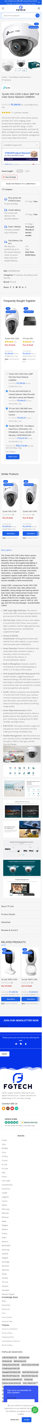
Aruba (4, 1140)
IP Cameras (6, 80)
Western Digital (8, 1294)
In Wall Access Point (10, 1368)
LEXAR (4, 1193)
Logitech (5, 1197)
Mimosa (5, 1217)
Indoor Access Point (30, 1365)
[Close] (37, 1383)
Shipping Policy (8, 1337)
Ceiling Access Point (10, 1365)
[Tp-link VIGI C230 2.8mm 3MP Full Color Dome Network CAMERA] (12, 321)
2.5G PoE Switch (9, 1357)
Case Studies (7, 1317)
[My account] (38, 8)
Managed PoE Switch (11, 1372)
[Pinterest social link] (19, 287)
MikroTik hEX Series (30, 1376)
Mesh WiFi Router (30, 1372)
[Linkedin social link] (22, 287)
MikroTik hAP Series (10, 1376)
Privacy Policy (7, 1333)
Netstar (5, 1229)
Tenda (4, 1274)
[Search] (37, 15)
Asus (4, 1144)
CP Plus (5, 1156)
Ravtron (5, 1241)
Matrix (4, 1205)
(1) (15, 342)
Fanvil (4, 1176)
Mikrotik (5, 1213)
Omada (28, 1379)
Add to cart (12, 457)
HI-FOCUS (6, 1189)
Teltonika (5, 1270)
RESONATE (6, 1245)
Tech (4, 1313)
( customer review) (20, 112)
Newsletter (6, 1305)
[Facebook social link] (10, 287)
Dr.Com (5, 1168)
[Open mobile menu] (3, 8)
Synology (5, 1262)
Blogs (4, 1301)
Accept (26, 1420)
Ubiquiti (5, 1286)
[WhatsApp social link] (25, 287)
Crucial (4, 1160)
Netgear (5, 1225)
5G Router (7, 1361)
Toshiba (5, 1278)
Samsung (5, 1249)
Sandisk (5, 1253)
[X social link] (13, 287)
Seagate (5, 1257)
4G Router (24, 1357)
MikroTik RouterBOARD (12, 1379)
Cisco (4, 1152)
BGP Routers (20, 1361)
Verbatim (5, 1290)
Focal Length (7, 171)
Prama (4, 1233)
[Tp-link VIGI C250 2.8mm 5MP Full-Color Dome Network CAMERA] (10, 494)
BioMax (5, 1148)
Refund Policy (7, 1345)
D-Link (4, 1164)
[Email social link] (16, 287)
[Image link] (18, 1081)
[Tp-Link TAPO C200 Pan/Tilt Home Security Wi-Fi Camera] (31, 962)
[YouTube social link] (12, 1108)
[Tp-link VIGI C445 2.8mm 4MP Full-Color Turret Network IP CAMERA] (31, 494)
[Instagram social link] (8, 1108)
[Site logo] (21, 8)
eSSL (4, 1172)
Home (4, 77)
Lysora (4, 1201)
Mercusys (6, 1209)
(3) (33, 342)
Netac (4, 1221)
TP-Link (13, 282)
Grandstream (7, 1185)
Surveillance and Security (19, 77)
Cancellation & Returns (11, 1341)
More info (15, 1420)
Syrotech (5, 1266)
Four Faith (6, 1180)
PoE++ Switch (29, 1383)
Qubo (4, 1237)
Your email (11, 1398)
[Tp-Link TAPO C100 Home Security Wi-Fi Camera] (10, 962)
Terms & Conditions (10, 1329)
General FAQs (7, 1321)
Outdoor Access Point (11, 1383)
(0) (13, 515)
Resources (6, 1309)
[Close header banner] (39, 2)
